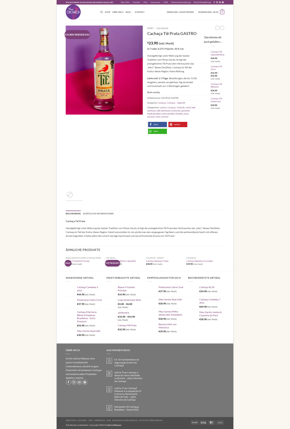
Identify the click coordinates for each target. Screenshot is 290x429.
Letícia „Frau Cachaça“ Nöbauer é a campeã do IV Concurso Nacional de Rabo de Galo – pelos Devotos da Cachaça (127, 394)
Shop (107, 12)
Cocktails (181, 107)
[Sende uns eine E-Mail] (220, 2)
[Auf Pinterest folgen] (223, 2)
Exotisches (176, 110)
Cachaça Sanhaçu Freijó (157, 261)
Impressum (155, 2)
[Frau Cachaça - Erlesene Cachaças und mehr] (81, 12)
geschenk (186, 110)
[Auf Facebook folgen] (214, 2)
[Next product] (217, 28)
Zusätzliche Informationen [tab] (98, 213)
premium (151, 117)
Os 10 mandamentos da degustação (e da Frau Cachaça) (126, 362)
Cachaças (162, 28)
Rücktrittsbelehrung (202, 2)
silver (158, 117)
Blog (128, 12)
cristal (188, 107)
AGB (166, 2)
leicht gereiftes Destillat (172, 113)
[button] (211, 12)
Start (150, 28)
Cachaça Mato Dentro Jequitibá (121, 261)
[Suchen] (101, 12)
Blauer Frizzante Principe (77, 261)
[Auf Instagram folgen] (217, 2)
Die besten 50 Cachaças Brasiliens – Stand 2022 (126, 408)
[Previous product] (222, 28)
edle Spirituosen (163, 110)
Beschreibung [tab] (73, 213)
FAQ (145, 2)
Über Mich (125, 2)
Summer (165, 117)
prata (186, 113)
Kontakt (136, 2)
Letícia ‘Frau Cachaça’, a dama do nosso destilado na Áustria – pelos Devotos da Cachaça (128, 377)
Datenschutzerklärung (180, 2)
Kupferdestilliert (154, 113)
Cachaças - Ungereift (176, 103)
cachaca (163, 107)
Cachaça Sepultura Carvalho (199, 261)
